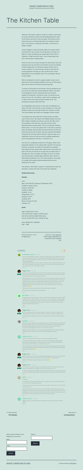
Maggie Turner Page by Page (41, 6)
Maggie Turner (26, 236)
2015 (54, 234)
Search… (33, 434)
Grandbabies (56, 236)
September (58, 234)
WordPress (73, 463)
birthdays (49, 236)
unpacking (58, 238)
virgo (60, 240)
